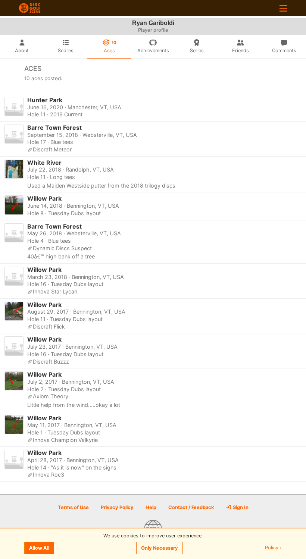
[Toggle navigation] (283, 8)
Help (151, 507)
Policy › (273, 548)
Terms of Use (73, 507)
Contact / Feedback (191, 507)
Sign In (240, 507)
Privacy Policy (117, 507)
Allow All (39, 548)
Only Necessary (159, 548)
